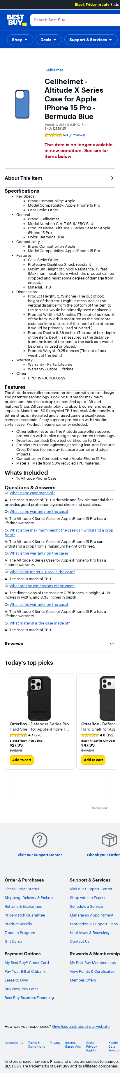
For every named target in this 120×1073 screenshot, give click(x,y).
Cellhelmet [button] (54, 70)
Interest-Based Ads (73, 1045)
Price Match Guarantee (25, 915)
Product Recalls (18, 923)
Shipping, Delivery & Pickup (29, 897)
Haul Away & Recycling (90, 932)
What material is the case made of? (40, 623)
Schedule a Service (86, 906)
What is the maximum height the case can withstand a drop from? (59, 532)
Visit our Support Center (91, 888)
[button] (20, 39)
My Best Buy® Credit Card (27, 962)
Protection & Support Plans (94, 923)
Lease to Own (16, 980)
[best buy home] (17, 20)
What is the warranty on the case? (39, 511)
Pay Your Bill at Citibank (25, 971)
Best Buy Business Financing (29, 997)
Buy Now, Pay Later (21, 988)
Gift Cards (13, 941)
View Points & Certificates (92, 971)
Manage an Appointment (92, 915)
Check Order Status (22, 888)
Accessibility (14, 1043)
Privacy (55, 1043)
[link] (26, 735)
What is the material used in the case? (42, 571)
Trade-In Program (20, 932)
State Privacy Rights (91, 1046)
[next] (111, 722)
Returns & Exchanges (23, 906)
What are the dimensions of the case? (42, 585)
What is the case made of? (32, 492)
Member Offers (83, 980)
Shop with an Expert (87, 897)
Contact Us (79, 941)
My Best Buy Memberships (93, 962)
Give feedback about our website (81, 1026)
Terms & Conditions (36, 1045)
